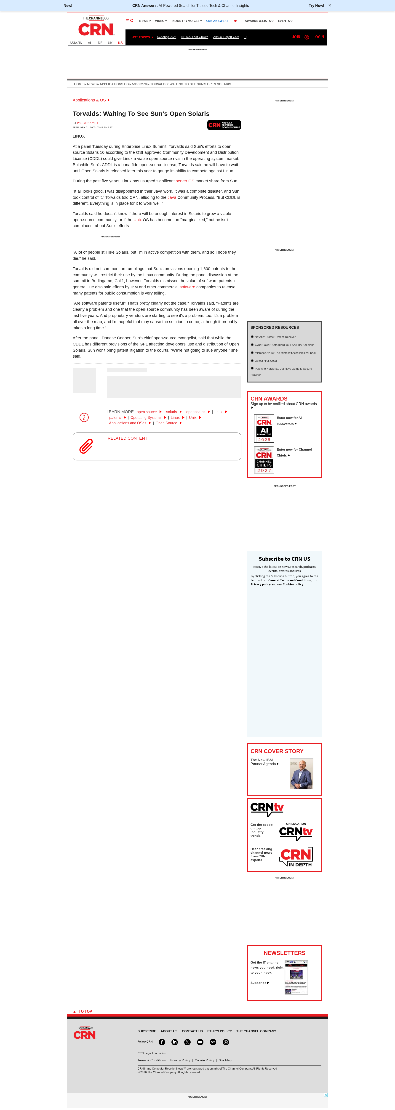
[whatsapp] (225, 1042)
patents (115, 418)
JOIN (296, 37)
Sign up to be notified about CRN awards (284, 404)
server (181, 181)
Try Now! (316, 5)
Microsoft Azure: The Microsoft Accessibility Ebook (285, 353)
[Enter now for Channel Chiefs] (266, 472)
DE (100, 43)
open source (147, 412)
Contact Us (192, 1031)
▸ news (90, 84)
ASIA (73, 43)
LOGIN (318, 37)
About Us (169, 1031)
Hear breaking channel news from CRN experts (261, 854)
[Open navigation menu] (130, 21)
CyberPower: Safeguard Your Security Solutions (284, 345)
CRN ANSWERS (217, 21)
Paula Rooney (87, 123)
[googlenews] (213, 1042)
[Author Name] (84, 389)
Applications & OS (89, 100)
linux (219, 412)
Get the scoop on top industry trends (262, 830)
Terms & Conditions (152, 1060)
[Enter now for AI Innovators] (266, 441)
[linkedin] (174, 1042)
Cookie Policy (204, 1060)
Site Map (225, 1060)
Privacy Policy (180, 1060)
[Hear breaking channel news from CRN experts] (296, 857)
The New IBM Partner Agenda (263, 762)
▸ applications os (112, 84)
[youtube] (200, 1042)
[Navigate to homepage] (96, 36)
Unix (137, 220)
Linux (79, 136)
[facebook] (161, 1042)
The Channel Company (256, 1031)
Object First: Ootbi (266, 360)
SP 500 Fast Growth (194, 37)
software (187, 287)
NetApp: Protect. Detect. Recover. (275, 337)
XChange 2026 (166, 37)
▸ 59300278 (138, 84)
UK (110, 43)
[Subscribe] (296, 993)
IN (80, 43)
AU (90, 43)
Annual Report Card (226, 37)
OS (191, 181)
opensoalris (196, 412)
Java (172, 197)
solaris (172, 412)
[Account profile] (306, 37)
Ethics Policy (219, 1031)
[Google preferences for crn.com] (224, 124)
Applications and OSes (128, 423)
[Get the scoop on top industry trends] (296, 833)
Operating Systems (146, 418)
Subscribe (258, 983)
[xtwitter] (187, 1042)
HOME (79, 84)
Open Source (167, 423)
